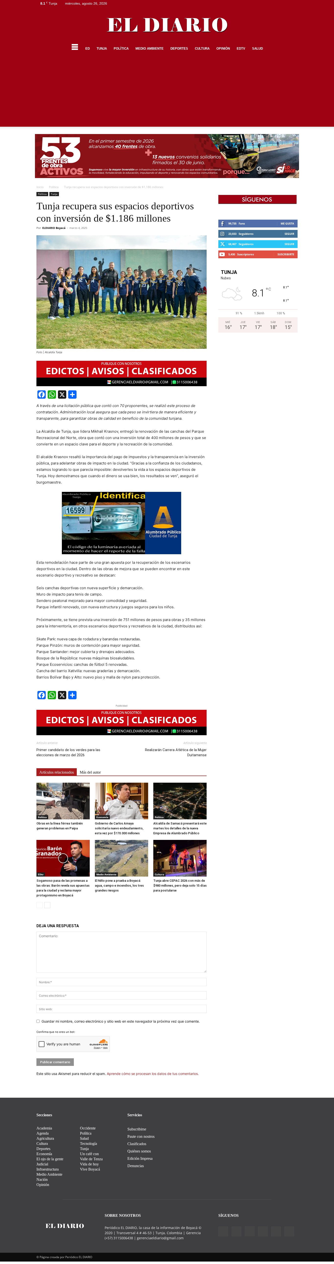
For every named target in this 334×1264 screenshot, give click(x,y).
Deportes (179, 48)
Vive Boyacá (90, 1169)
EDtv (241, 48)
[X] (285, 3)
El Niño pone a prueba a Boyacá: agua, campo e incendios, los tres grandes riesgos (119, 885)
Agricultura (45, 1138)
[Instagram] (269, 3)
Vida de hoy (89, 1164)
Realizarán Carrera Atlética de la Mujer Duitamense (176, 752)
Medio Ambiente (149, 48)
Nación (42, 1179)
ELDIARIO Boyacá (54, 228)
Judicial (42, 1164)
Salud (257, 48)
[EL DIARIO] (167, 25)
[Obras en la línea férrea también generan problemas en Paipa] (63, 801)
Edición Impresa (140, 1158)
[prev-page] (39, 905)
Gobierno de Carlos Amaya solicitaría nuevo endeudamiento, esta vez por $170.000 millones (119, 828)
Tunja (102, 48)
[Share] (72, 394)
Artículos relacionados (56, 772)
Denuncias (135, 1166)
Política (121, 48)
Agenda (42, 1133)
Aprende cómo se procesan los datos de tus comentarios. (153, 1074)
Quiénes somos (139, 1151)
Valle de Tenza (91, 1159)
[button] (292, 49)
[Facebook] (253, 3)
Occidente (88, 1128)
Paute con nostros (141, 1136)
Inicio (40, 187)
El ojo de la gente (49, 1159)
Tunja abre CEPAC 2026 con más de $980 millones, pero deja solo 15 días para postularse (180, 885)
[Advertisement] (167, 92)
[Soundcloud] (277, 3)
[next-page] (47, 905)
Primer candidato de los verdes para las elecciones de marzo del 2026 (68, 752)
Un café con (89, 1154)
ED (87, 48)
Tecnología (88, 1143)
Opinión (223, 48)
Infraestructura (47, 1169)
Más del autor (90, 772)
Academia (44, 1128)
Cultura (202, 48)
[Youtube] (294, 3)
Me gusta (287, 223)
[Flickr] (261, 3)
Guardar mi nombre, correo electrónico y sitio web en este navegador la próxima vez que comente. (121, 1021)
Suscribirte (286, 254)
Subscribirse (136, 1129)
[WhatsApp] (52, 394)
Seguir (289, 234)
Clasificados (136, 1144)
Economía (102, 817)
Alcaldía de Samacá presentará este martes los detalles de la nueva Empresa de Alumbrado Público (180, 828)
